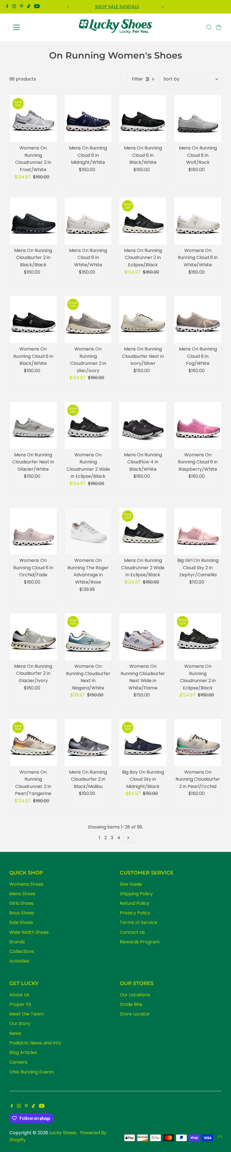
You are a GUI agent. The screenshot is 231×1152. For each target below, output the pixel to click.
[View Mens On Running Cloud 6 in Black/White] (142, 118)
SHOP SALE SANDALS (115, 6)
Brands (17, 942)
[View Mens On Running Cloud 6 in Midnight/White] (88, 118)
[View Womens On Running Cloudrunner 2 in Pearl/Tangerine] (33, 742)
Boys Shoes (21, 913)
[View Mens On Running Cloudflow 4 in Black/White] (142, 425)
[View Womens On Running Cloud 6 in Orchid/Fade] (33, 531)
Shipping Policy (136, 893)
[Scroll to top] (219, 1136)
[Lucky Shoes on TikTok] (29, 7)
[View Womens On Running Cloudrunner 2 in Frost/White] (33, 118)
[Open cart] (218, 27)
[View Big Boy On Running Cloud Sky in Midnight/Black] (142, 742)
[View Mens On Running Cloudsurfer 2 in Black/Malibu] (88, 742)
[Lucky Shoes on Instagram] (14, 7)
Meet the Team (26, 1014)
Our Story (19, 1023)
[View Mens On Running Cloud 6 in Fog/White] (197, 319)
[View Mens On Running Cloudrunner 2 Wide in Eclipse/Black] (142, 531)
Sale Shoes (21, 922)
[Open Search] (209, 27)
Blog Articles (23, 1052)
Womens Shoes (26, 884)
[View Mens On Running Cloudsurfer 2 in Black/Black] (33, 221)
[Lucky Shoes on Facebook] (7, 7)
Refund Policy (134, 903)
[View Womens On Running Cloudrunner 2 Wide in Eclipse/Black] (88, 425)
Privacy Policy (135, 913)
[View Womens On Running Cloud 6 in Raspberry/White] (197, 425)
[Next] (162, 7)
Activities (19, 961)
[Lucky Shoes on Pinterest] (22, 7)
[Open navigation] (34, 27)
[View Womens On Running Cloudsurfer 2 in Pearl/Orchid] (197, 742)
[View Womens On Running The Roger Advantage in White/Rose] (88, 531)
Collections (21, 951)
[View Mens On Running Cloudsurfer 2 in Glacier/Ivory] (33, 636)
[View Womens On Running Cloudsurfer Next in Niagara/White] (88, 636)
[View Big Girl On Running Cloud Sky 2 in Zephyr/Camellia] (197, 531)
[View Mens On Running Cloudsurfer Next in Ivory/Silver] (142, 319)
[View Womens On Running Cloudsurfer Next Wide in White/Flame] (142, 636)
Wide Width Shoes (29, 932)
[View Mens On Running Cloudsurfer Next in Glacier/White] (33, 425)
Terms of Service (138, 922)
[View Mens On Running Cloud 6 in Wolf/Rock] (197, 118)
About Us (19, 995)
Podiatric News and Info (35, 1043)
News (15, 1033)
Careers (18, 1062)
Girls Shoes (21, 903)
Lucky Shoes (62, 1132)
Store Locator (135, 1014)
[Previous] (68, 7)
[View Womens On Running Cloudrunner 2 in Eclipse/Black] (197, 636)
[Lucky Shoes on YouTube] (37, 7)
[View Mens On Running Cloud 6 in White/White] (88, 221)
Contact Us (132, 932)
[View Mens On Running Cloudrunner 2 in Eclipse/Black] (142, 221)
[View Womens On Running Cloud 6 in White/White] (197, 221)
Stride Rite (131, 1004)
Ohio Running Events (31, 1072)
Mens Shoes (22, 893)
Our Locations (135, 995)
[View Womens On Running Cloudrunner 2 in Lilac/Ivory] (88, 319)
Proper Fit (20, 1004)
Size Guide (131, 884)
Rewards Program (140, 942)
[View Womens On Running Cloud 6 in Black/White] (33, 319)
